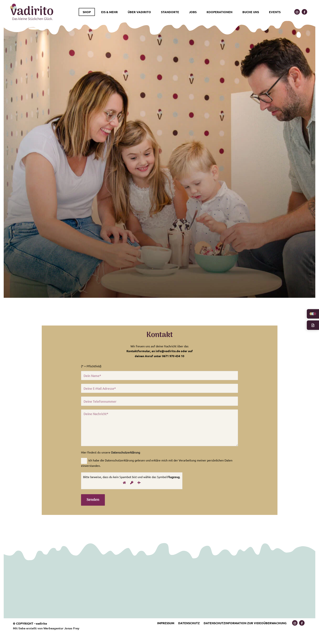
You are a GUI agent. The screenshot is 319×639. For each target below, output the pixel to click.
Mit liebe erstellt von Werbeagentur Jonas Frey (46, 628)
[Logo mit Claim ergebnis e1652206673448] (32, 12)
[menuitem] (88, 12)
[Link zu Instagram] (297, 12)
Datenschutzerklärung (125, 452)
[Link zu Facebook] (304, 12)
